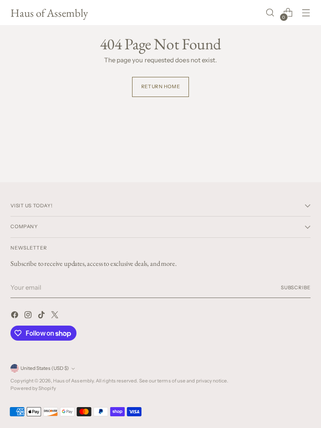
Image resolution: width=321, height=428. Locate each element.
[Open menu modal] (306, 12)
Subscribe (296, 287)
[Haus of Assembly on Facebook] (15, 316)
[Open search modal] (270, 12)
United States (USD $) (44, 368)
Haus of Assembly (73, 381)
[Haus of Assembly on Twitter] (56, 316)
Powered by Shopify (33, 388)
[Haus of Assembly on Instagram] (29, 316)
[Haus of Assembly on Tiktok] (42, 316)
